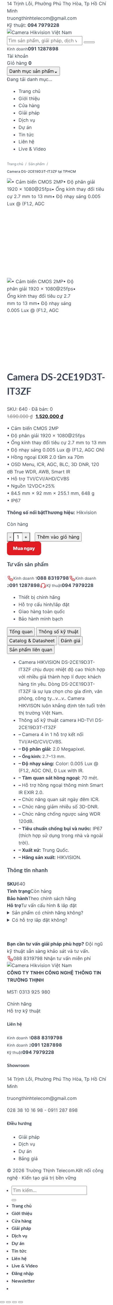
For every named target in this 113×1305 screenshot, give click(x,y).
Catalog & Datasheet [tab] (32, 640)
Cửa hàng (21, 1221)
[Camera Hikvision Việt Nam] (56, 32)
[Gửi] (14, 1200)
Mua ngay (24, 548)
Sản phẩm (36, 164)
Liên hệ (19, 1258)
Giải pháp (29, 1137)
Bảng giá (28, 1158)
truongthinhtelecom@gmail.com (42, 1098)
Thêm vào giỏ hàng (58, 537)
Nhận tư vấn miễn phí (67, 958)
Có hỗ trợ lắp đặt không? (39, 920)
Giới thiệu (22, 1213)
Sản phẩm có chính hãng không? (47, 913)
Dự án (25, 1151)
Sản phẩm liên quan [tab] (30, 649)
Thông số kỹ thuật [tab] (59, 631)
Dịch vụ (27, 1144)
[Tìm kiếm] (89, 42)
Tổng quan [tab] (20, 631)
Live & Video (25, 1266)
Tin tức (19, 1251)
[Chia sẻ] (14, 1302)
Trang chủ (15, 164)
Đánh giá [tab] (70, 640)
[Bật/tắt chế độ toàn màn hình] (8, 1302)
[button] (23, 1281)
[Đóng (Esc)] (20, 1302)
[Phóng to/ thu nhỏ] (2, 1302)
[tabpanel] (56, 791)
